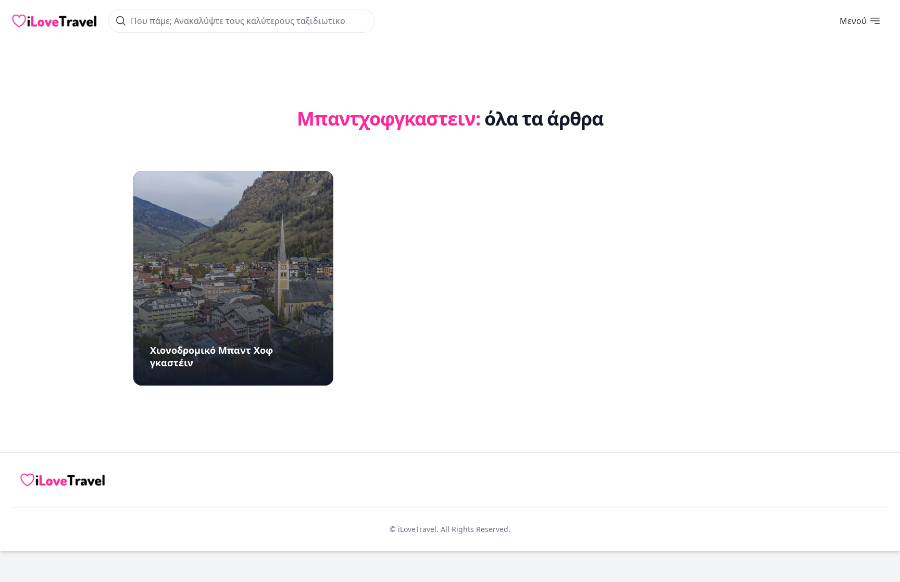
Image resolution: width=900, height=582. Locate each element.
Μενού (853, 21)
